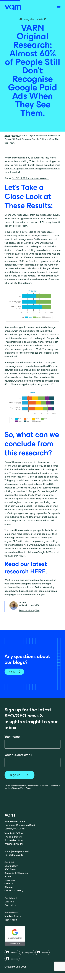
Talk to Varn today (44, 587)
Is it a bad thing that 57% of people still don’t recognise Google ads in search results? (32, 169)
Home (7, 135)
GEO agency (11, 866)
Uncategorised (27, 19)
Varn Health (11, 919)
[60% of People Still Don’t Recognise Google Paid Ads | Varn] (13, 7)
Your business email (18, 755)
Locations (10, 880)
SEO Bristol (10, 869)
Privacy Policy (24, 788)
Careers (9, 883)
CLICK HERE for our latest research (30, 178)
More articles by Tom (29, 610)
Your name (12, 736)
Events (8, 876)
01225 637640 (16, 855)
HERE (37, 571)
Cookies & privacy (14, 890)
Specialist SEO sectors (16, 873)
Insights (16, 135)
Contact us (10, 905)
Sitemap (9, 887)
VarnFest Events (13, 916)
